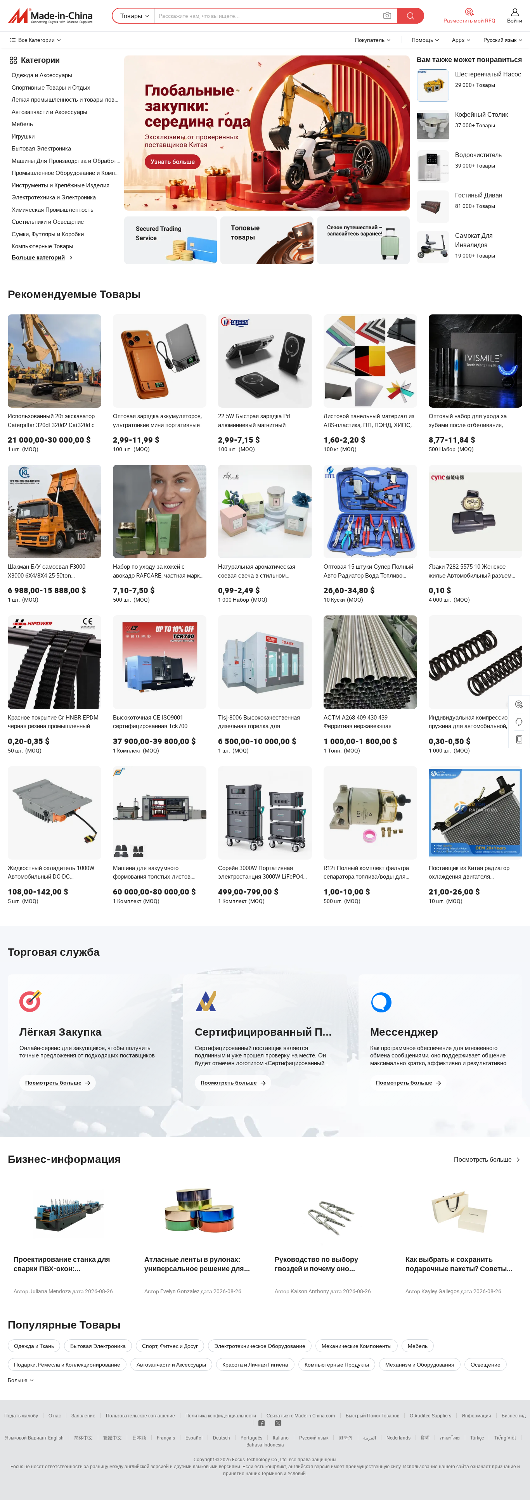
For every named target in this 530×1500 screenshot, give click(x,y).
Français (166, 1437)
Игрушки (23, 136)
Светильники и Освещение (48, 221)
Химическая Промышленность (53, 209)
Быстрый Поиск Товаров (372, 1415)
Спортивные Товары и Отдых (51, 87)
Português (251, 1437)
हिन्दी (425, 1437)
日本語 (139, 1437)
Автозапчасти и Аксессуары (49, 112)
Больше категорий (38, 257)
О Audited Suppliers (430, 1415)
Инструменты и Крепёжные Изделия (60, 185)
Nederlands (398, 1437)
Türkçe (477, 1437)
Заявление (83, 1415)
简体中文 (83, 1437)
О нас (54, 1415)
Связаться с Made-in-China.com (301, 1415)
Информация (476, 1415)
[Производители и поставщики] (50, 16)
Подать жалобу (21, 1415)
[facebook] (261, 1422)
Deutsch (221, 1437)
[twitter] (278, 1422)
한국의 (346, 1437)
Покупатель (370, 39)
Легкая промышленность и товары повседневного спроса (66, 99)
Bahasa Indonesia (265, 1444)
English (56, 1437)
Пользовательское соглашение (140, 1415)
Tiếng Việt (505, 1437)
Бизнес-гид (514, 1415)
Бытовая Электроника (41, 148)
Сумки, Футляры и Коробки (48, 234)
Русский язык (313, 1437)
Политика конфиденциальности (220, 1415)
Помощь (422, 39)
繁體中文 (112, 1437)
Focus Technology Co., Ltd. (260, 1459)
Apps (458, 39)
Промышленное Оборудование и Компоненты (66, 172)
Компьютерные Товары (42, 246)
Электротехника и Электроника (54, 197)
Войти (514, 20)
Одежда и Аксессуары (42, 75)
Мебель (22, 124)
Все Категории (36, 39)
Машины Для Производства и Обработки (66, 160)
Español (194, 1437)
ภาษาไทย (450, 1437)
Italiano (281, 1437)
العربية (369, 1437)
